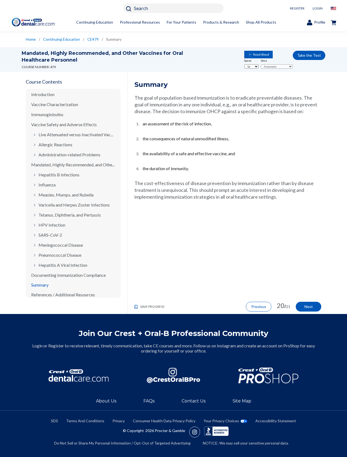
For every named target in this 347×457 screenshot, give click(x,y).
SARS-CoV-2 (50, 234)
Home (31, 39)
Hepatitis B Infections (58, 174)
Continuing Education (94, 22)
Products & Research (221, 22)
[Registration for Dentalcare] (78, 375)
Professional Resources (140, 22)
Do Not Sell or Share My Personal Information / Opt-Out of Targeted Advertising (122, 443)
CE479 (93, 39)
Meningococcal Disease (60, 244)
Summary (40, 284)
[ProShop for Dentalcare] (268, 375)
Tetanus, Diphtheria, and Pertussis (69, 214)
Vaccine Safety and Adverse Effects (64, 124)
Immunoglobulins (47, 114)
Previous (258, 306)
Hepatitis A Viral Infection (62, 265)
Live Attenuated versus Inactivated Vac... (75, 134)
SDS (54, 420)
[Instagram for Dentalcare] (173, 375)
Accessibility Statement (275, 420)
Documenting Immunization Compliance (68, 275)
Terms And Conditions (85, 420)
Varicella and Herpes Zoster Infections (74, 204)
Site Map (242, 401)
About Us (106, 401)
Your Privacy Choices (221, 420)
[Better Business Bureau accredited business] (216, 432)
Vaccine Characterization (54, 104)
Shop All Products (261, 22)
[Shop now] (333, 22)
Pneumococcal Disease (59, 255)
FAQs (149, 401)
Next (308, 306)
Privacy (119, 420)
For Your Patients (181, 22)
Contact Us (193, 401)
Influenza (47, 184)
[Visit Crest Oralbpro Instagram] (196, 432)
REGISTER (297, 8)
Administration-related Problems (69, 154)
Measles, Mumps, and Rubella (66, 194)
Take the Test (309, 55)
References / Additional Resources (63, 294)
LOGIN (318, 8)
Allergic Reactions (55, 144)
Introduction (42, 94)
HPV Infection (51, 224)
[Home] (33, 22)
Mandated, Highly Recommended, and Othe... (73, 164)
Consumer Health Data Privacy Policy (164, 420)
